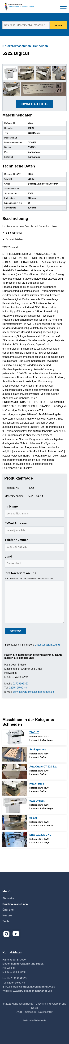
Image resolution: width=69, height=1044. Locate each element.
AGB (19, 1012)
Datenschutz (45, 1012)
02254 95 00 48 (18, 687)
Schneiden (40, 46)
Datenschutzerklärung (47, 644)
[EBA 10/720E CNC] (14, 839)
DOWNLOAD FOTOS (34, 104)
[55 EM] (14, 822)
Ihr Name (11, 506)
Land (8, 556)
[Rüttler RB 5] (14, 788)
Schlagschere (37, 749)
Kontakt (7, 915)
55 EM (33, 817)
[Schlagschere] (14, 754)
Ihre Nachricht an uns (20, 573)
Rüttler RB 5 (36, 783)
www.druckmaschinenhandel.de (32, 990)
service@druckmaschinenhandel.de (33, 691)
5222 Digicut (36, 800)
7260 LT (34, 732)
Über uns (8, 909)
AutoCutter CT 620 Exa (43, 766)
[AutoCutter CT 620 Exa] (14, 771)
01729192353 (21, 683)
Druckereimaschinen (16, 46)
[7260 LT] (14, 737)
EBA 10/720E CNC (40, 834)
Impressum (30, 1012)
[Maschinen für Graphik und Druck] (18, 6)
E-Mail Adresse (16, 523)
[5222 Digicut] (14, 805)
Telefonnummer (16, 539)
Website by (34, 1020)
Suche (6, 921)
